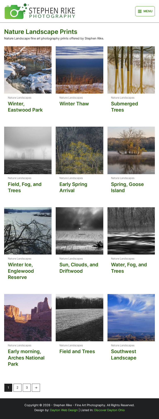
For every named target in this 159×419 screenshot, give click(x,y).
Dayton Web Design (64, 410)
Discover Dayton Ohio (109, 410)
